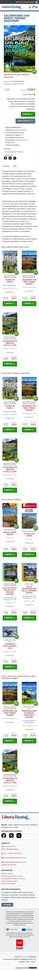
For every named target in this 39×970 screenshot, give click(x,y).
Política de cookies (8, 883)
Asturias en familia (10, 281)
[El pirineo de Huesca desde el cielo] (9, 631)
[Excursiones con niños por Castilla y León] (9, 323)
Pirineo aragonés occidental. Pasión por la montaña (29, 714)
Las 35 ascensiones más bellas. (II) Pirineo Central (29, 589)
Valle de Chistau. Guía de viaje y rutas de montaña (10, 591)
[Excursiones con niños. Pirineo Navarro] (29, 262)
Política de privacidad (9, 881)
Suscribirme (7, 905)
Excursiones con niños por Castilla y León (10, 343)
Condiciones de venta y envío (12, 876)
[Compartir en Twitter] (10, 158)
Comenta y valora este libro (14, 84)
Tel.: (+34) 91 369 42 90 (12, 853)
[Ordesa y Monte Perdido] (9, 515)
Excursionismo (10, 152)
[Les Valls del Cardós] (29, 516)
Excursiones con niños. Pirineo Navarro (29, 282)
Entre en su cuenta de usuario (25, 2)
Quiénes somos (7, 873)
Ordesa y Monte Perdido (10, 533)
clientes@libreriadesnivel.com (15, 858)
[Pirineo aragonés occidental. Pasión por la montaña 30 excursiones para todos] (29, 693)
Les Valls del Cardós (29, 535)
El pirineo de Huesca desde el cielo (10, 646)
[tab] (6, 166)
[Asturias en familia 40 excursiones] (9, 262)
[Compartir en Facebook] (5, 158)
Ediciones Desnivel (19, 130)
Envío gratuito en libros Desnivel (13, 878)
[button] (30, 7)
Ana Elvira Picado (12, 74)
